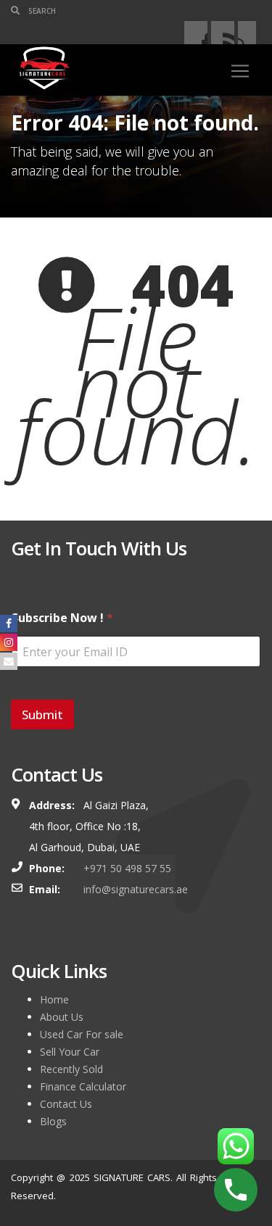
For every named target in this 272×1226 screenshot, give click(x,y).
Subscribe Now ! (62, 618)
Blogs (53, 1121)
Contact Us (66, 1104)
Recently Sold (71, 1069)
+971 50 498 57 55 (127, 868)
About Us (61, 1017)
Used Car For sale (81, 1034)
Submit (42, 714)
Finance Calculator (83, 1086)
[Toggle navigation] (240, 71)
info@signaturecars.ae (135, 889)
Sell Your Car (69, 1052)
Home (54, 999)
